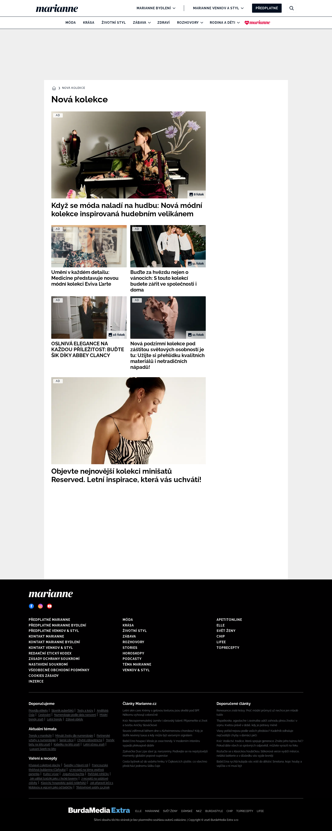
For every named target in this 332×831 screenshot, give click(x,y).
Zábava (139, 22)
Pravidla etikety (38, 710)
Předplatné (267, 8)
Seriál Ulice (66, 740)
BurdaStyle (214, 811)
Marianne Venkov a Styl (216, 8)
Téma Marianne (137, 664)
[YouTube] (49, 606)
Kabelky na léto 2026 (67, 744)
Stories (130, 648)
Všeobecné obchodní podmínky (59, 670)
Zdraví (163, 22)
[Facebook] (31, 606)
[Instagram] (40, 606)
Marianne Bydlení (154, 8)
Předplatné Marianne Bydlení (57, 625)
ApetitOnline (229, 619)
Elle (221, 625)
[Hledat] (291, 8)
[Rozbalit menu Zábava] (148, 22)
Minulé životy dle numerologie (74, 735)
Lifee (221, 642)
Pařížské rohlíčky (98, 774)
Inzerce (36, 681)
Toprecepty (228, 648)
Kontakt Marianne (46, 636)
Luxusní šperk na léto (43, 749)
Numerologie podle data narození (75, 714)
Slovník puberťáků (62, 710)
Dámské (186, 811)
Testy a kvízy (85, 710)
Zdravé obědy (74, 719)
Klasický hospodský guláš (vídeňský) (63, 782)
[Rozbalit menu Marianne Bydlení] (173, 8)
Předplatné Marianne (49, 619)
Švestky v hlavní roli (76, 765)
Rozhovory (188, 22)
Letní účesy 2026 (94, 744)
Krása (88, 22)
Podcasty (132, 659)
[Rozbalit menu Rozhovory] (201, 22)
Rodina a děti (222, 22)
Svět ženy (226, 631)
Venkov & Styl (136, 670)
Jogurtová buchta (73, 774)
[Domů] (60, 8)
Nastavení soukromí (48, 664)
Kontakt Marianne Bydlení (54, 642)
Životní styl (114, 22)
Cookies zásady (44, 676)
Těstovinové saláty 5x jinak (93, 787)
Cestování (44, 714)
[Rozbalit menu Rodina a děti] (237, 22)
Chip (221, 636)
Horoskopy (133, 653)
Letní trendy (54, 719)
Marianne (152, 811)
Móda (70, 22)
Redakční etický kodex (50, 653)
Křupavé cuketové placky (44, 765)
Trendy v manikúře (40, 735)
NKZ (199, 811)
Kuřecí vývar (51, 774)
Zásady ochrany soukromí (54, 659)
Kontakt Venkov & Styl (51, 648)
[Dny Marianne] (257, 22)
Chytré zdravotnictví (89, 740)
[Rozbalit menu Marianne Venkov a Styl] (241, 8)
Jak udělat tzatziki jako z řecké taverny (54, 778)
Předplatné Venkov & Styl (54, 631)
